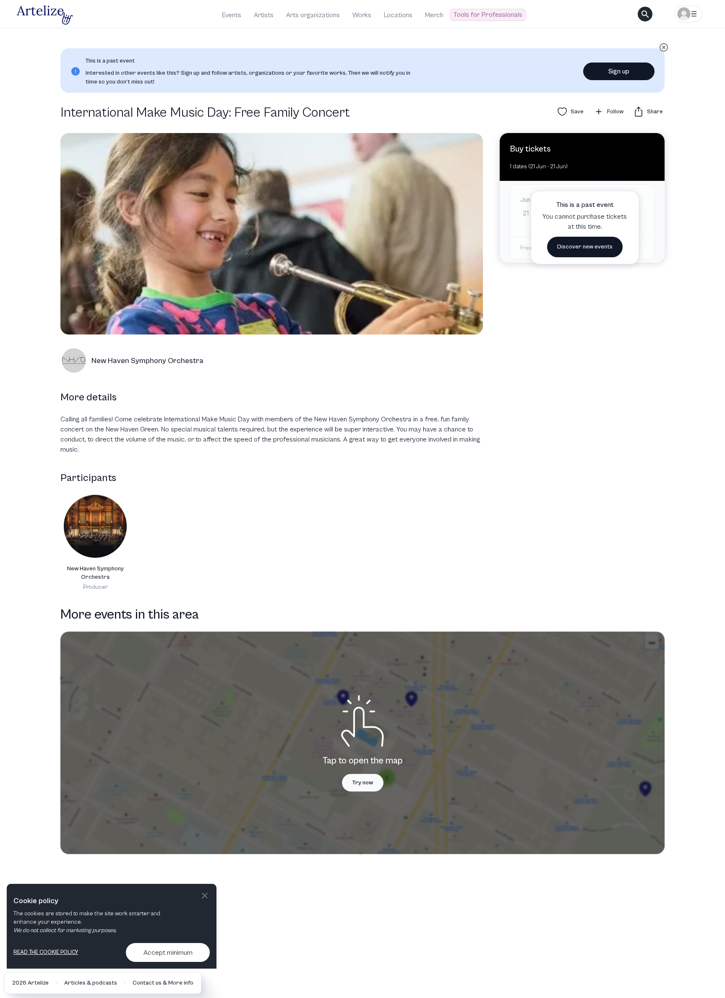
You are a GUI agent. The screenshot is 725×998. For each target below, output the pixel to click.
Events (231, 15)
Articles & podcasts (90, 983)
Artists (264, 15)
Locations (398, 15)
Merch (434, 15)
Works (361, 15)
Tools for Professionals (488, 14)
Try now (362, 782)
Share (655, 111)
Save (577, 111)
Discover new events (585, 246)
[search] (645, 14)
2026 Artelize (30, 983)
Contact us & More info (163, 983)
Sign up (618, 71)
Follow (615, 111)
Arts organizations (313, 15)
